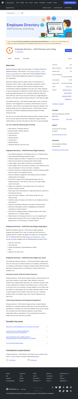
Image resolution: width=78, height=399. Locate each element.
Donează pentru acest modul (60, 150)
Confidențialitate (10, 380)
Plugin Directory (10, 7)
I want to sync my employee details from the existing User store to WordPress (17, 331)
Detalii (9, 58)
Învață (34, 373)
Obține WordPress (70, 2)
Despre (8, 373)
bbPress (62, 378)
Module (21, 378)
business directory (67, 90)
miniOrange (20, 52)
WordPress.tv (37, 380)
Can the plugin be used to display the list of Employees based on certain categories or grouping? (21, 337)
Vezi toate (69, 119)
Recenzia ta (55, 119)
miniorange (34, 360)
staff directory (68, 99)
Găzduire (8, 378)
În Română (23, 389)
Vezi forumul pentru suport (59, 134)
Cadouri (49, 380)
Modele (21, 380)
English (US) (69, 86)
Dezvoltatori (36, 378)
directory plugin (67, 93)
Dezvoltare (26, 58)
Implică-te (48, 373)
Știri (7, 376)
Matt (62, 376)
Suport (70, 58)
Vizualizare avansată (58, 104)
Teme (21, 376)
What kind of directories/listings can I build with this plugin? (22, 326)
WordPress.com (64, 373)
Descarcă (68, 50)
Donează (49, 378)
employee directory (66, 96)
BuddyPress (63, 380)
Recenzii (17, 58)
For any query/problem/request (14, 343)
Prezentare (22, 373)
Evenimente (49, 376)
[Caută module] (22, 13)
